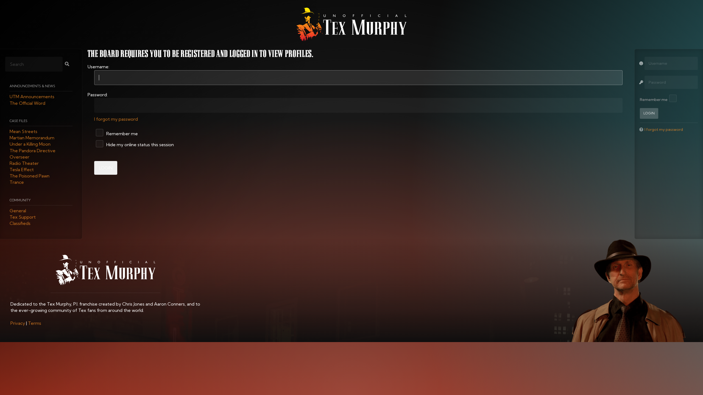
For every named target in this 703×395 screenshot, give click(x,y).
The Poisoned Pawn (29, 176)
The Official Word (27, 103)
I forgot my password (116, 119)
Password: (98, 94)
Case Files (18, 121)
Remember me (121, 133)
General (18, 210)
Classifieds (20, 223)
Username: (98, 66)
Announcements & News (32, 86)
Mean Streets (23, 131)
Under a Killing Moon (30, 144)
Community (20, 200)
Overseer (19, 157)
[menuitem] (17, 323)
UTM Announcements (32, 97)
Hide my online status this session (139, 144)
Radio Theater (24, 163)
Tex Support (23, 217)
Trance (17, 182)
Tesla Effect (22, 170)
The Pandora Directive (32, 150)
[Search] (67, 64)
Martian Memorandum (32, 138)
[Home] (351, 24)
